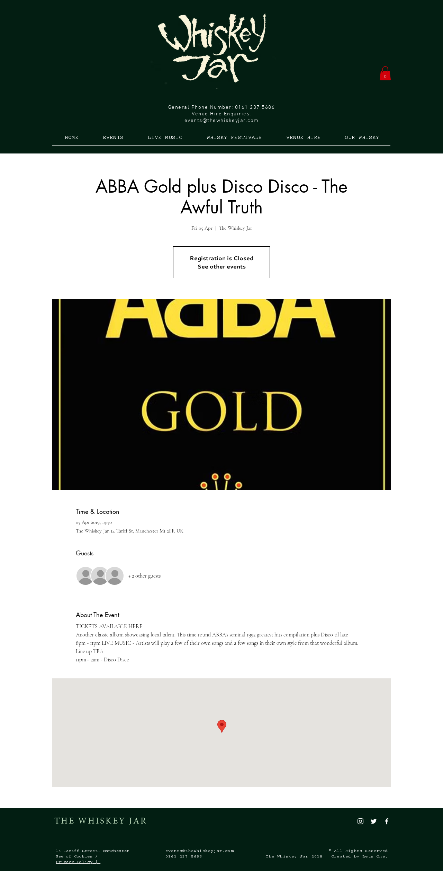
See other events (221, 266)
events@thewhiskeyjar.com (221, 120)
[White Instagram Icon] (360, 821)
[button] (385, 73)
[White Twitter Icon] (374, 821)
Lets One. (375, 857)
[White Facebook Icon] (387, 821)
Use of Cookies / (77, 857)
